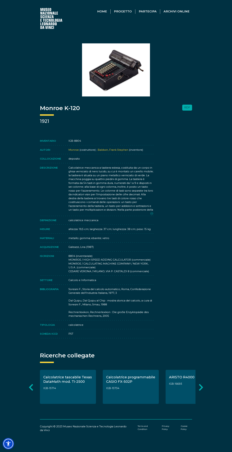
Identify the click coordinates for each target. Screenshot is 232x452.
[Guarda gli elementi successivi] (201, 387)
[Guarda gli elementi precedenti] (31, 387)
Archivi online (177, 11)
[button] (8, 444)
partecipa (148, 11)
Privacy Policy (165, 427)
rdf (187, 107)
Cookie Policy (184, 427)
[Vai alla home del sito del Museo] (51, 18)
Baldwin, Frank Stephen (112, 149)
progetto (123, 11)
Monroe (73, 149)
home (102, 11)
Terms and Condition (143, 427)
